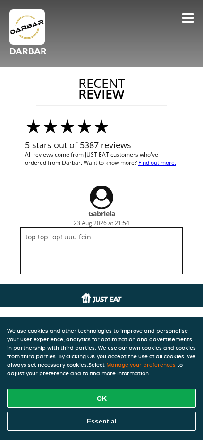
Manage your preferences (141, 364)
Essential (102, 421)
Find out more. (157, 163)
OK (102, 398)
